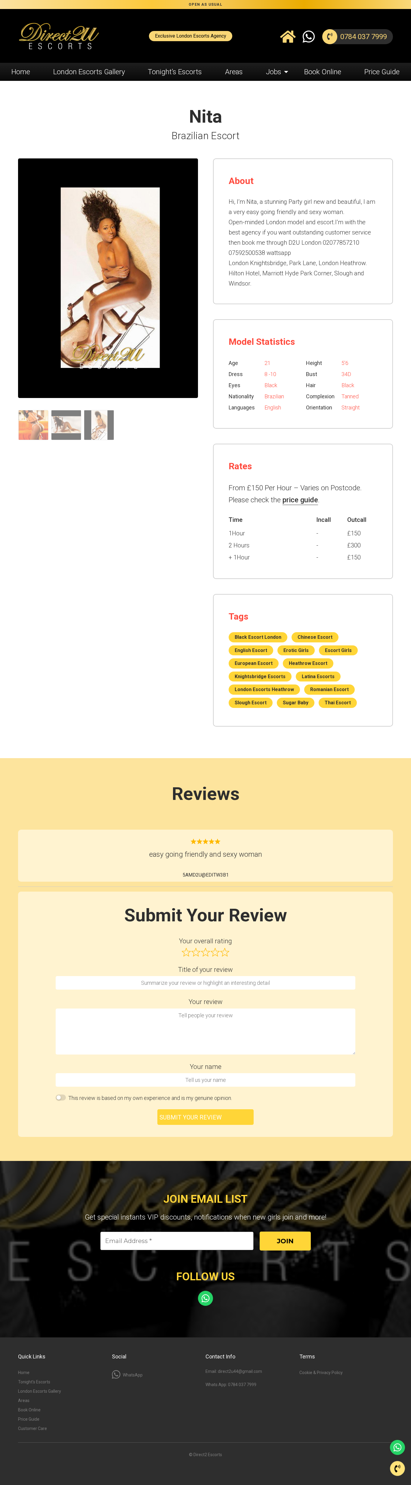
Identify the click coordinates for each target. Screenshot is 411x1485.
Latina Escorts (318, 676)
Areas (234, 72)
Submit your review (190, 1117)
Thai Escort (338, 703)
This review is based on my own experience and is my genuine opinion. (150, 1098)
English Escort (251, 650)
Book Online (322, 72)
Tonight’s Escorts (175, 72)
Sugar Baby (295, 703)
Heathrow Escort (308, 663)
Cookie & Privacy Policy (321, 1372)
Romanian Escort (329, 689)
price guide (300, 500)
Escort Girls (338, 650)
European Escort (254, 663)
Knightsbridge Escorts (260, 676)
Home (20, 72)
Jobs (273, 72)
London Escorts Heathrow (264, 689)
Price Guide (382, 72)
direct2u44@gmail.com (240, 1371)
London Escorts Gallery (89, 72)
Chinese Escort (315, 637)
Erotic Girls (296, 650)
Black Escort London (258, 637)
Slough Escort (251, 703)
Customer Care (32, 1428)
